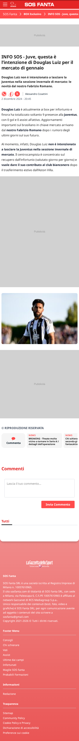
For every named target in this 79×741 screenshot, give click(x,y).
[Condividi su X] (17, 93)
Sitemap (8, 713)
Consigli (8, 640)
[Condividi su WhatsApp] (4, 93)
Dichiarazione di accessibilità (21, 728)
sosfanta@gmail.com (16, 616)
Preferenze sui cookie (16, 733)
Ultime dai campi (13, 660)
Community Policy (14, 718)
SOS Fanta (10, 14)
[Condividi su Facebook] (10, 93)
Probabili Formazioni (15, 674)
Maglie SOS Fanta (14, 670)
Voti (5, 650)
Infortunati (9, 665)
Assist (6, 655)
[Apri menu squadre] (13, 4)
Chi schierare (11, 645)
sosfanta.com (18, 591)
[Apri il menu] (5, 4)
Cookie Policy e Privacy (16, 723)
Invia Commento (58, 504)
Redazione (9, 694)
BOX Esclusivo (32, 14)
